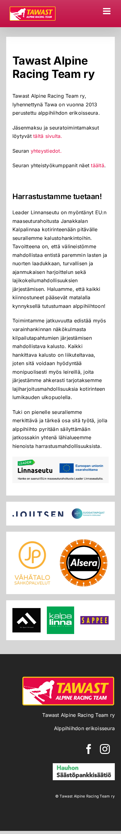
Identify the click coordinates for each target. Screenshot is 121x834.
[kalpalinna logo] (60, 609)
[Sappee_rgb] (94, 618)
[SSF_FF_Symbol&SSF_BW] (26, 610)
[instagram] (105, 749)
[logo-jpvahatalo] (32, 540)
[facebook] (89, 749)
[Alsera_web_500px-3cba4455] (84, 540)
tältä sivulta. (47, 136)
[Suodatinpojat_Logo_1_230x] (89, 510)
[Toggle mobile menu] (107, 11)
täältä (97, 165)
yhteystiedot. (46, 151)
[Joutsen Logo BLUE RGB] (37, 514)
